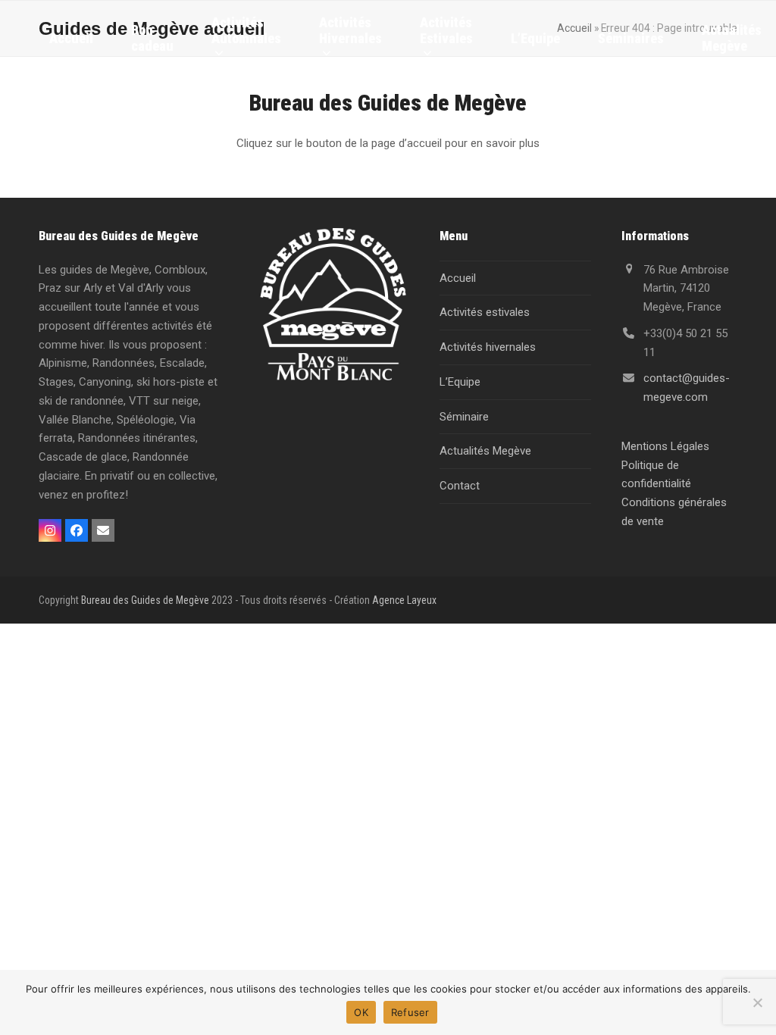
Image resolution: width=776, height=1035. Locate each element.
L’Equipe (460, 382)
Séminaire (464, 417)
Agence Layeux (404, 600)
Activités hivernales (488, 347)
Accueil (458, 278)
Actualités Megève (485, 451)
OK (361, 1012)
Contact (460, 485)
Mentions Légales (665, 446)
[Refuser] (757, 1002)
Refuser (410, 1012)
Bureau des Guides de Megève (145, 600)
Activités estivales (485, 312)
